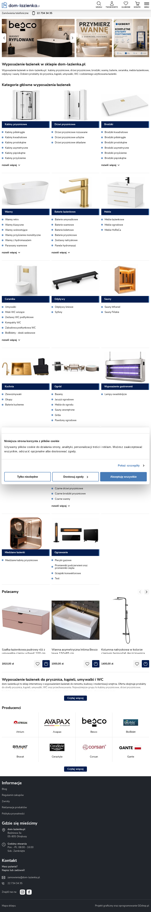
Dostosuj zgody (73, 476)
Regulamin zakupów (13, 795)
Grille (58, 415)
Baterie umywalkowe (66, 219)
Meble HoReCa (113, 230)
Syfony (58, 312)
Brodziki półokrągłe (115, 137)
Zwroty (6, 801)
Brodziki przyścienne (116, 153)
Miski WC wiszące (14, 312)
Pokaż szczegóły (129, 465)
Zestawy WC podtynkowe (19, 317)
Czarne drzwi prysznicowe (69, 488)
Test (57, 578)
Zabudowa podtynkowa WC (20, 327)
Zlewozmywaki (13, 394)
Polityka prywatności (13, 813)
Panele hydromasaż (65, 245)
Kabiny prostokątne (15, 142)
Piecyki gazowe (63, 560)
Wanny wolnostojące (16, 230)
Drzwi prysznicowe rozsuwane (71, 132)
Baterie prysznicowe (66, 235)
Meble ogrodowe (114, 225)
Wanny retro (12, 219)
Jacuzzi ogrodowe (64, 399)
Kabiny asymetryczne (16, 148)
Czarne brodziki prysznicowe (70, 493)
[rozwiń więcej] (26, 165)
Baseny (59, 394)
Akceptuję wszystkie (123, 476)
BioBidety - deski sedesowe (20, 333)
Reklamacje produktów (14, 807)
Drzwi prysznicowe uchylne (69, 137)
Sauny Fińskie (112, 312)
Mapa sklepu (9, 905)
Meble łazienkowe (114, 219)
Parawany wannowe (16, 245)
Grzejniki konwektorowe (68, 573)
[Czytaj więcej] (75, 698)
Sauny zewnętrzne (65, 410)
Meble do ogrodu (64, 404)
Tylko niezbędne (27, 476)
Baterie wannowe (64, 225)
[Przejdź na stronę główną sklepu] (21, 5)
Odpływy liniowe (64, 307)
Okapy (8, 399)
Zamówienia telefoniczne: (27, 13)
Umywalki (10, 307)
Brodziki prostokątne (116, 142)
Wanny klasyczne (14, 225)
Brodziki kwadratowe (116, 132)
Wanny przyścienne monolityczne (23, 235)
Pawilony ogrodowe (65, 420)
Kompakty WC (13, 322)
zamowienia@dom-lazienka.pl (24, 877)
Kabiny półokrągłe (15, 132)
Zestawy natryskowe (66, 240)
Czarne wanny (62, 499)
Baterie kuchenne (14, 404)
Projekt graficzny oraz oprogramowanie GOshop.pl (122, 905)
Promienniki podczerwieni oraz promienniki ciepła (71, 567)
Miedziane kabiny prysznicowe (21, 560)
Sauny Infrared (112, 307)
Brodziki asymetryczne (117, 148)
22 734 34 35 (15, 883)
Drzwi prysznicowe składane (70, 142)
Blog (4, 789)
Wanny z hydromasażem (18, 240)
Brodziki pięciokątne (115, 158)
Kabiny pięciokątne (15, 153)
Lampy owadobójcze (116, 394)
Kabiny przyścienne (15, 158)
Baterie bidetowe (64, 230)
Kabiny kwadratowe (16, 137)
